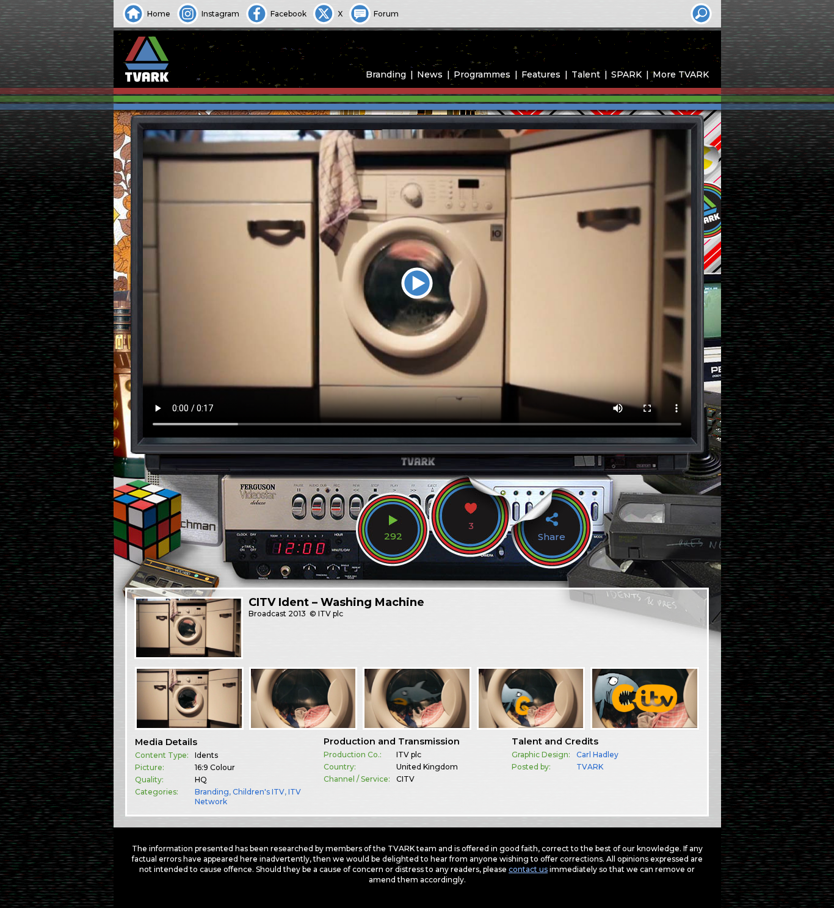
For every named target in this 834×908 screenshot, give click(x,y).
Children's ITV (259, 791)
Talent (585, 74)
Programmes (482, 74)
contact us (528, 869)
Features (540, 74)
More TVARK (681, 74)
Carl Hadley (597, 754)
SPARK (626, 74)
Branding (386, 74)
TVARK (589, 766)
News (430, 74)
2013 (297, 613)
